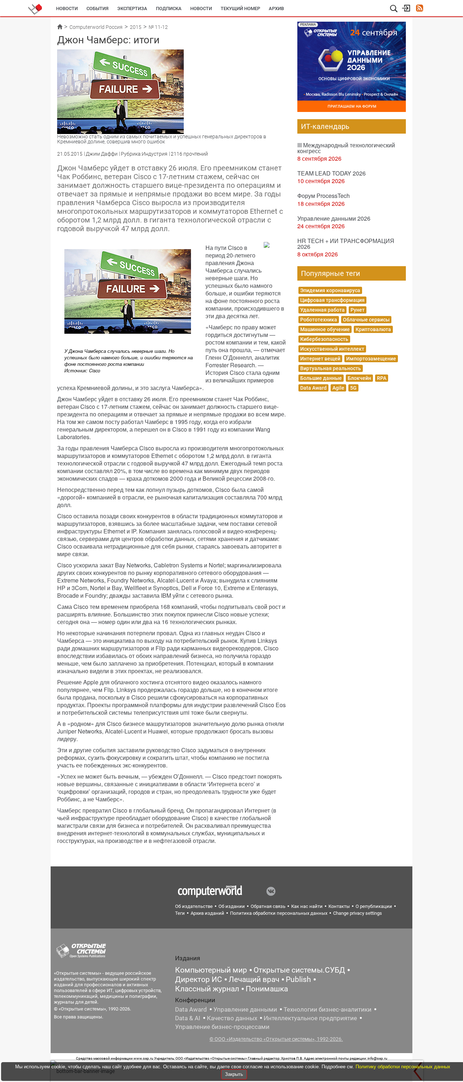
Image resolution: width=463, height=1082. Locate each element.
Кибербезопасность (324, 339)
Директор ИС (198, 979)
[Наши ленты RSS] (419, 8)
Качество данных (232, 1018)
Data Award (313, 388)
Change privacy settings (357, 913)
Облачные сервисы (366, 320)
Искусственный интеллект (332, 349)
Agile (338, 388)
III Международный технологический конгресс (346, 148)
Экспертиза (132, 8)
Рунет (358, 310)
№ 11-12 (158, 27)
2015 (135, 27)
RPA (381, 378)
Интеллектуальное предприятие (310, 1018)
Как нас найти (307, 906)
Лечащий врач (254, 979)
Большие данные (321, 378)
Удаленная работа (322, 310)
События (97, 8)
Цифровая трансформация (332, 300)
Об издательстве (194, 906)
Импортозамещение (371, 359)
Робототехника (318, 320)
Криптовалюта (373, 329)
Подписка (169, 8)
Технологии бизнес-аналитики (327, 1009)
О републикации (374, 906)
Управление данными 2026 (333, 218)
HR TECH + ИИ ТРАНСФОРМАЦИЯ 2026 (345, 244)
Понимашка (267, 988)
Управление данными (245, 1009)
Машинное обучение (325, 329)
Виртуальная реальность (330, 368)
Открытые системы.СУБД (299, 970)
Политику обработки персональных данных (403, 1066)
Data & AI (187, 1018)
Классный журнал (207, 988)
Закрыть (234, 1074)
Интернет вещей (320, 359)
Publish (298, 979)
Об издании (231, 906)
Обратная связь (268, 906)
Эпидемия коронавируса (330, 290)
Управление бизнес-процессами (222, 1026)
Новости (67, 8)
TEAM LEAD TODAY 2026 (331, 173)
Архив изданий (207, 913)
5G (353, 388)
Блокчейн (359, 378)
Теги (180, 913)
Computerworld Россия (96, 27)
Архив (276, 8)
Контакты (339, 906)
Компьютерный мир (211, 970)
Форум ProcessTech (323, 195)
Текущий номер (240, 8)
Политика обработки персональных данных (278, 913)
